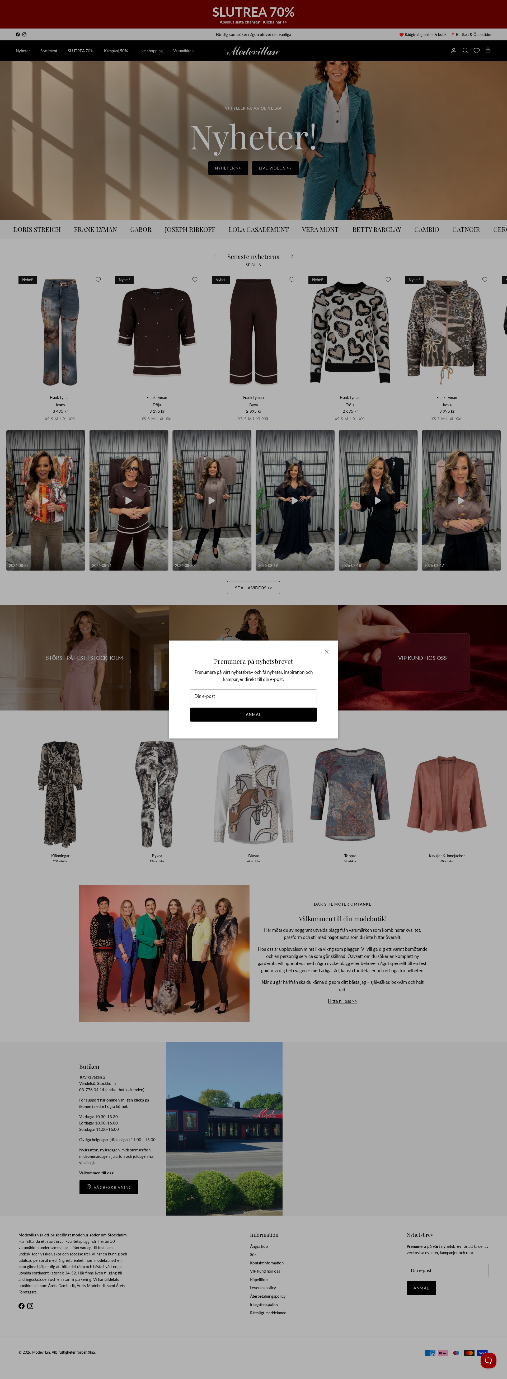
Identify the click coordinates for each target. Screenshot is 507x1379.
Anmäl (253, 714)
